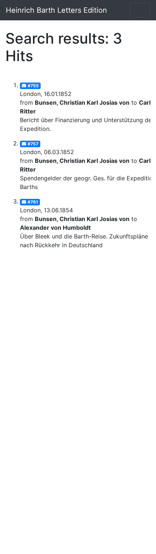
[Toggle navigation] (140, 10)
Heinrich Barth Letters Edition (56, 10)
